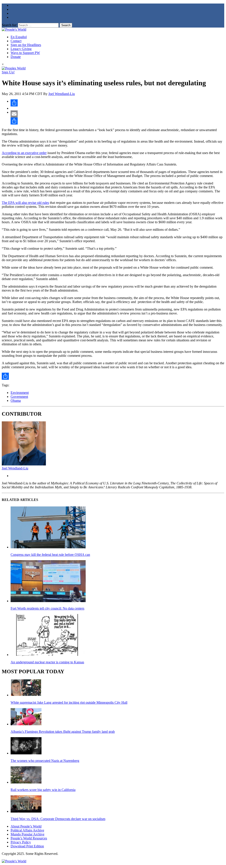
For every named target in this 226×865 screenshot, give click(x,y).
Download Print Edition (27, 846)
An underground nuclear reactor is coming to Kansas (47, 662)
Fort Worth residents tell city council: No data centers (47, 608)
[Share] (117, 102)
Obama (16, 400)
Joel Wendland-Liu (61, 94)
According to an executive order (24, 153)
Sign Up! (8, 72)
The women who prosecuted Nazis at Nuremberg (45, 761)
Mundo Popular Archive (27, 834)
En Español (19, 37)
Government (19, 396)
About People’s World (26, 826)
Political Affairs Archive (27, 830)
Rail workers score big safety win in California (43, 790)
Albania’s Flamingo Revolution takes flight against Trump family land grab (63, 731)
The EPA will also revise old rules (25, 203)
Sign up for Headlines (26, 45)
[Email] (117, 113)
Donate (16, 57)
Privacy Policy (21, 842)
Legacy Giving (21, 49)
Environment (20, 392)
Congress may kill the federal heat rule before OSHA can (50, 554)
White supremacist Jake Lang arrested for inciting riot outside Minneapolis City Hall (69, 702)
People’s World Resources (29, 838)
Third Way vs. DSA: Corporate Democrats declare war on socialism (58, 819)
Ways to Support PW (25, 53)
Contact (16, 41)
